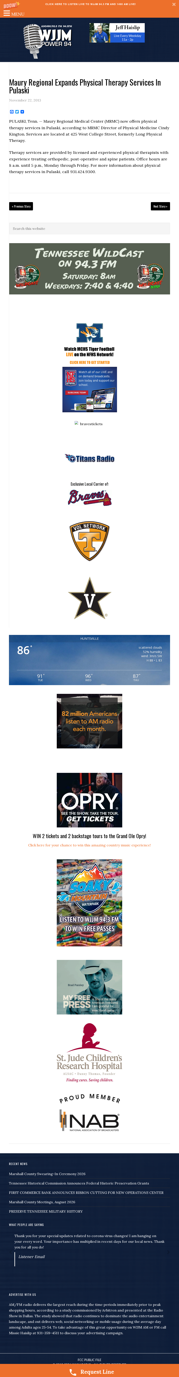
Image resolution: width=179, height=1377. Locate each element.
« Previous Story (21, 206)
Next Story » (160, 206)
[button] (89, 4)
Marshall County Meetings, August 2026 (42, 1202)
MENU (17, 14)
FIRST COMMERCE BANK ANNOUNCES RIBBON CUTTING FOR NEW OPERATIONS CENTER (86, 1192)
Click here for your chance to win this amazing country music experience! (89, 845)
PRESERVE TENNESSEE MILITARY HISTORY (46, 1211)
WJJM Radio (48, 41)
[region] (117, 33)
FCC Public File (89, 1360)
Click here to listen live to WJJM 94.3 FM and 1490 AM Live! (90, 4)
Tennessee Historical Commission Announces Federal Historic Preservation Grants (79, 1183)
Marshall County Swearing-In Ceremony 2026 (47, 1174)
